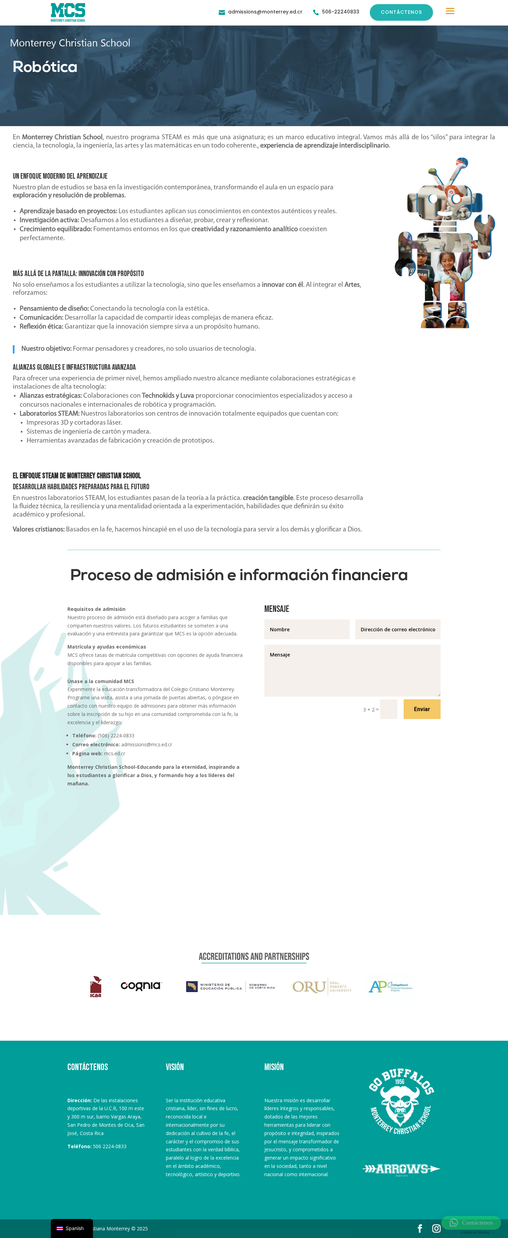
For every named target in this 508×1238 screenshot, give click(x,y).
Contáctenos (401, 12)
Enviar (422, 709)
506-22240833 (340, 11)
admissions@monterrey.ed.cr (265, 11)
